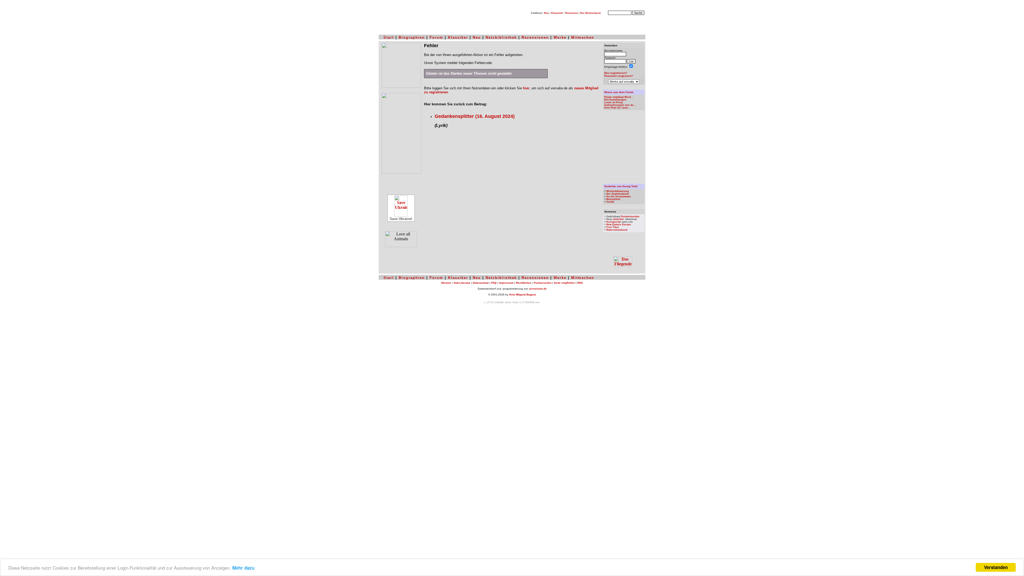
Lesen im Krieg (613, 102)
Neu (546, 13)
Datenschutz (481, 282)
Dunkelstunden (630, 216)
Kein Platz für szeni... (617, 107)
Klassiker (458, 37)
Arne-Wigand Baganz (522, 294)
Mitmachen (582, 37)
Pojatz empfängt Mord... (618, 97)
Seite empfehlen (564, 282)
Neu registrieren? (615, 72)
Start (388, 37)
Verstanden (996, 567)
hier (526, 88)
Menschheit (613, 199)
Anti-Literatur (462, 282)
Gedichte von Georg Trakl (621, 186)
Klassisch (557, 13)
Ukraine (446, 282)
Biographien (412, 37)
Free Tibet (612, 227)
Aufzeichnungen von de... (620, 105)
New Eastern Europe (618, 224)
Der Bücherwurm (590, 13)
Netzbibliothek (501, 37)
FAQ (494, 282)
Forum (436, 37)
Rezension (571, 13)
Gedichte (618, 219)
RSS (580, 282)
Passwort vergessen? (618, 75)
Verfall (610, 202)
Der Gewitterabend (617, 194)
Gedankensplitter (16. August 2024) (475, 116)
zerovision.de (538, 288)
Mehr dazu (243, 568)
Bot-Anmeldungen (615, 99)
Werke (560, 37)
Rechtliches (523, 282)
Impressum (506, 282)
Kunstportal (613, 222)
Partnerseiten (542, 282)
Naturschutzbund (616, 230)
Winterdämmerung (617, 191)
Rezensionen (535, 37)
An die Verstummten (618, 196)
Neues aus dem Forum (619, 92)
